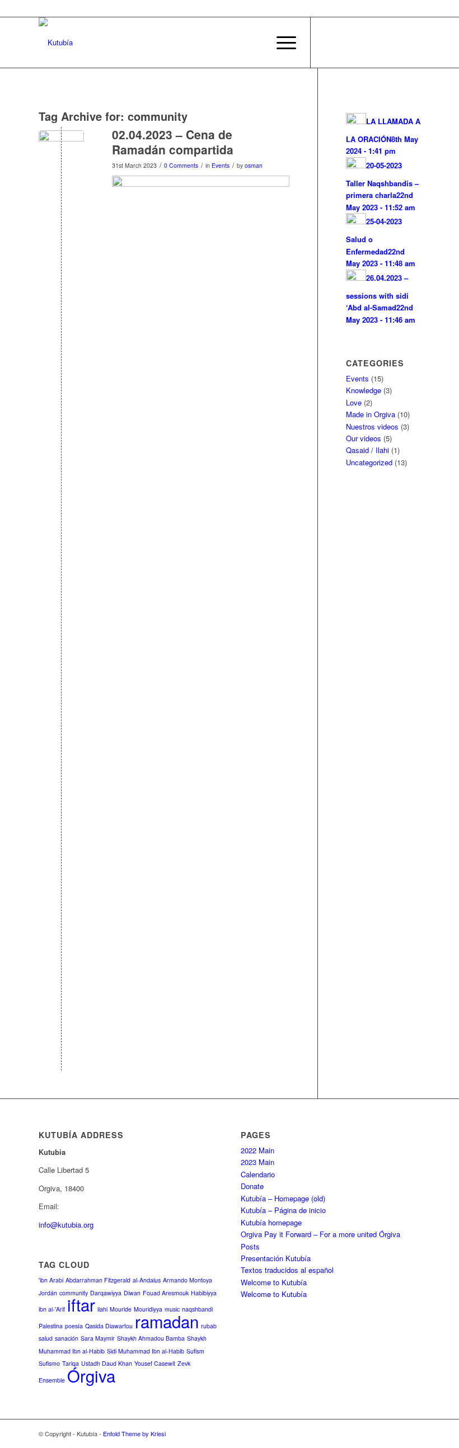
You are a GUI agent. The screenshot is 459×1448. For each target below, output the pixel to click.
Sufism (195, 1351)
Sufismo (49, 1363)
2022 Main (257, 1150)
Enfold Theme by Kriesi (134, 1433)
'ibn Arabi (51, 1280)
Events (221, 165)
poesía (74, 1326)
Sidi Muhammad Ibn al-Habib (145, 1351)
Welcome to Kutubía (274, 1282)
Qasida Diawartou (109, 1326)
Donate (252, 1186)
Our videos (363, 438)
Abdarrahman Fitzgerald (97, 1280)
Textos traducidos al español (287, 1270)
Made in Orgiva (370, 414)
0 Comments (181, 165)
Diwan (132, 1293)
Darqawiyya (105, 1293)
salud (46, 1338)
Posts (250, 1246)
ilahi (102, 1309)
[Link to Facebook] (328, 42)
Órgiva (91, 1375)
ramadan (167, 1321)
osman (254, 165)
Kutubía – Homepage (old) (283, 1198)
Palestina (51, 1326)
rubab (209, 1326)
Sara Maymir (98, 1338)
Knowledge (363, 390)
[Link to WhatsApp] (344, 42)
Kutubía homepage (271, 1222)
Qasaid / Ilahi (367, 450)
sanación (66, 1338)
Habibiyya (204, 1293)
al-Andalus (147, 1280)
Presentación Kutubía (276, 1258)
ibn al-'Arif (52, 1309)
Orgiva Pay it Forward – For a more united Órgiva (320, 1234)
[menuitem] (254, 42)
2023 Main (257, 1162)
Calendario (258, 1174)
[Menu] (280, 42)
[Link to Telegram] (395, 42)
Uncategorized (369, 462)
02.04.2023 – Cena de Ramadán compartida (172, 142)
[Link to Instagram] (412, 42)
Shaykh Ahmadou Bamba (151, 1338)
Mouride (121, 1309)
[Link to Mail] (378, 42)
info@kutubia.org (66, 1224)
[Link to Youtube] (361, 42)
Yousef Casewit (154, 1363)
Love (354, 402)
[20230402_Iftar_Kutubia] (61, 153)
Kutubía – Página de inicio (283, 1210)
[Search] (254, 42)
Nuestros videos (372, 426)
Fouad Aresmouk (166, 1293)
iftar (81, 1304)
